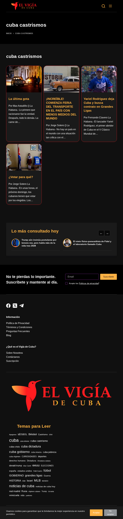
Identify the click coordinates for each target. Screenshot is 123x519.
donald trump (15, 465)
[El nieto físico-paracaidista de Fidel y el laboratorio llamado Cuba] (67, 243)
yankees (29, 495)
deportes (42, 456)
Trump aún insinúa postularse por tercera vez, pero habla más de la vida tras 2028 (39, 243)
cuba (14, 440)
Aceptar (96, 513)
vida (22, 495)
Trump (44, 491)
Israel (30, 480)
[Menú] (110, 6)
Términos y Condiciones (19, 327)
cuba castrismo (39, 441)
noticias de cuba (21, 486)
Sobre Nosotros (14, 353)
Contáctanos (13, 357)
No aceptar (110, 512)
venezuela (14, 495)
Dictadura (31, 461)
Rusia (24, 491)
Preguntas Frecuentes (18, 331)
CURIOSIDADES (29, 457)
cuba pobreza (49, 452)
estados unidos (25, 471)
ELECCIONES (47, 466)
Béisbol (32, 434)
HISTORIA (15, 480)
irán (24, 481)
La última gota (19, 98)
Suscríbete (108, 276)
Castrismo (43, 434)
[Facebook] (8, 305)
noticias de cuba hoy (45, 486)
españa (12, 471)
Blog (8, 335)
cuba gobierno (19, 451)
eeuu (36, 465)
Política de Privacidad (17, 323)
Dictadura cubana (44, 461)
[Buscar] (103, 6)
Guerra (47, 476)
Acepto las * (84, 283)
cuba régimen (14, 457)
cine (50, 435)
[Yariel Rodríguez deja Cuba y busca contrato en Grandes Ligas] (99, 79)
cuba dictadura (31, 446)
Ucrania (51, 491)
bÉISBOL (22, 434)
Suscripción (12, 361)
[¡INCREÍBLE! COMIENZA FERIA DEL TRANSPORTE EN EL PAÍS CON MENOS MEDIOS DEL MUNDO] (61, 79)
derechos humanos (17, 461)
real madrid (14, 491)
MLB (37, 480)
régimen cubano (34, 491)
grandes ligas (33, 475)
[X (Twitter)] (15, 305)
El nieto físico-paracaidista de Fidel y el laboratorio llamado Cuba (92, 243)
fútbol (47, 470)
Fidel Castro (37, 471)
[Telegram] (21, 305)
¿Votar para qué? (21, 177)
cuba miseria (36, 452)
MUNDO (45, 481)
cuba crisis (14, 446)
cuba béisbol (24, 441)
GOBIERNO (16, 475)
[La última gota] (24, 79)
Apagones (12, 434)
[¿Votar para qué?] (24, 157)
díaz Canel (27, 466)
